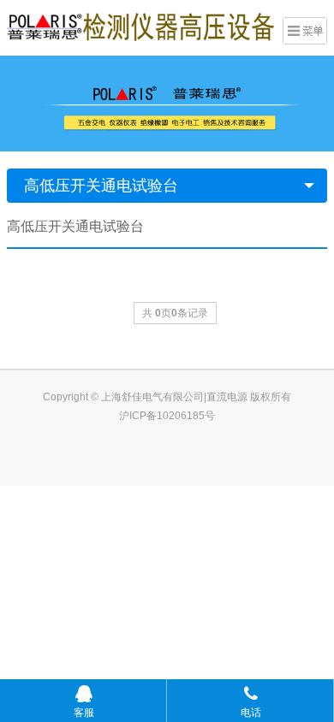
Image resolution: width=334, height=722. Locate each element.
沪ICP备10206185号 (167, 416)
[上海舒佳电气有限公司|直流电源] (140, 26)
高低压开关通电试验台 (101, 185)
